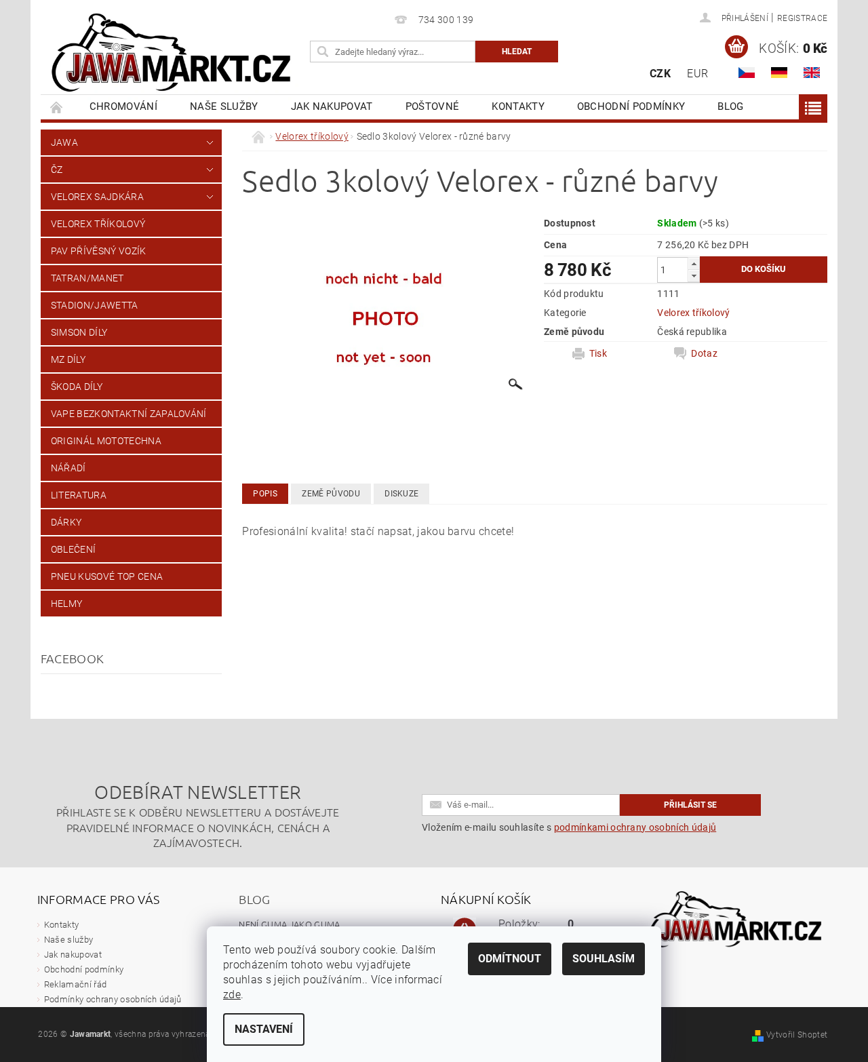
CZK (660, 73)
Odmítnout (509, 958)
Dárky (66, 522)
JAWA (64, 142)
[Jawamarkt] (172, 54)
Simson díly (79, 332)
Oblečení (73, 549)
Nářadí (68, 468)
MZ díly (68, 359)
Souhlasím (603, 958)
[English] (812, 72)
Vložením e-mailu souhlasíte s (569, 827)
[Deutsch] (779, 72)
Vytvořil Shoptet (796, 1035)
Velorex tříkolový (98, 223)
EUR (697, 73)
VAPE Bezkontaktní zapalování (129, 413)
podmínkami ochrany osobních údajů (635, 827)
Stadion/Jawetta (94, 305)
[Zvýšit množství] (694, 263)
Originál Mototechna (106, 440)
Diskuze (401, 493)
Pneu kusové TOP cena (107, 576)
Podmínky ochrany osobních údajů (113, 999)
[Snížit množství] (694, 275)
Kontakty (518, 106)
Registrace (802, 18)
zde (232, 994)
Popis (265, 493)
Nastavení (264, 1029)
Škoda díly (76, 386)
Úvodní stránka (57, 107)
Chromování (123, 106)
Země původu (331, 493)
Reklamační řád (75, 984)
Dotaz (704, 353)
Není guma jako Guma (289, 924)
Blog (730, 106)
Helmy (67, 603)
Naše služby (224, 106)
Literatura (78, 495)
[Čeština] (746, 72)
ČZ (57, 169)
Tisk (598, 353)
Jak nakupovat (332, 106)
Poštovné (433, 106)
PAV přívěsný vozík (98, 250)
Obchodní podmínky (631, 106)
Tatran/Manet (87, 278)
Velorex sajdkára (97, 196)
